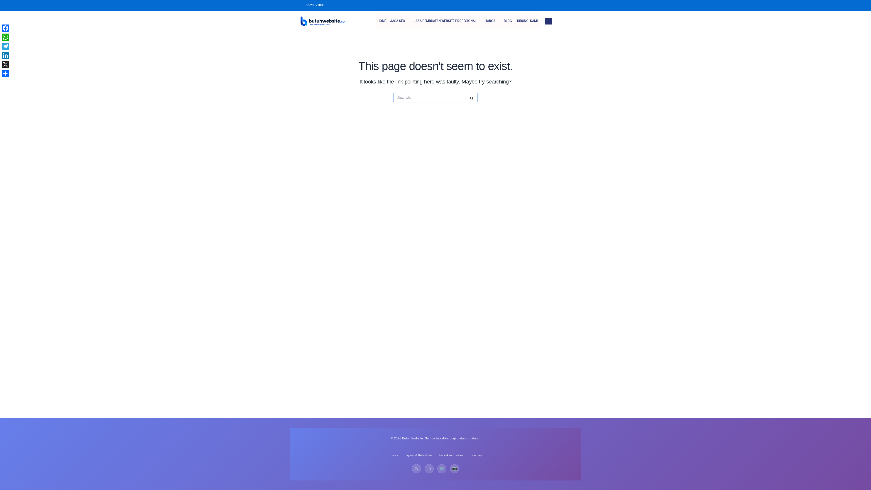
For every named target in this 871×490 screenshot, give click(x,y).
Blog (508, 21)
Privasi (394, 455)
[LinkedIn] (5, 55)
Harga (490, 21)
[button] (548, 21)
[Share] (5, 73)
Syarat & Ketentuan (419, 455)
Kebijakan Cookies (451, 455)
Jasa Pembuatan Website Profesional (444, 21)
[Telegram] (5, 46)
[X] (5, 64)
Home (382, 21)
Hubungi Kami (527, 21)
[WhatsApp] (5, 37)
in (429, 468)
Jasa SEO (397, 21)
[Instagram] (568, 5)
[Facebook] (5, 28)
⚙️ (441, 468)
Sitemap (476, 455)
